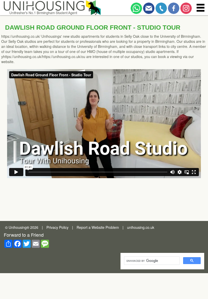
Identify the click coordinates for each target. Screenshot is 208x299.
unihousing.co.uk (140, 227)
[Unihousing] (52, 7)
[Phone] (161, 7)
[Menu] (200, 7)
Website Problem (105, 227)
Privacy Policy (57, 227)
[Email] (148, 7)
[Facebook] (173, 7)
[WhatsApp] (136, 7)
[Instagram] (186, 7)
